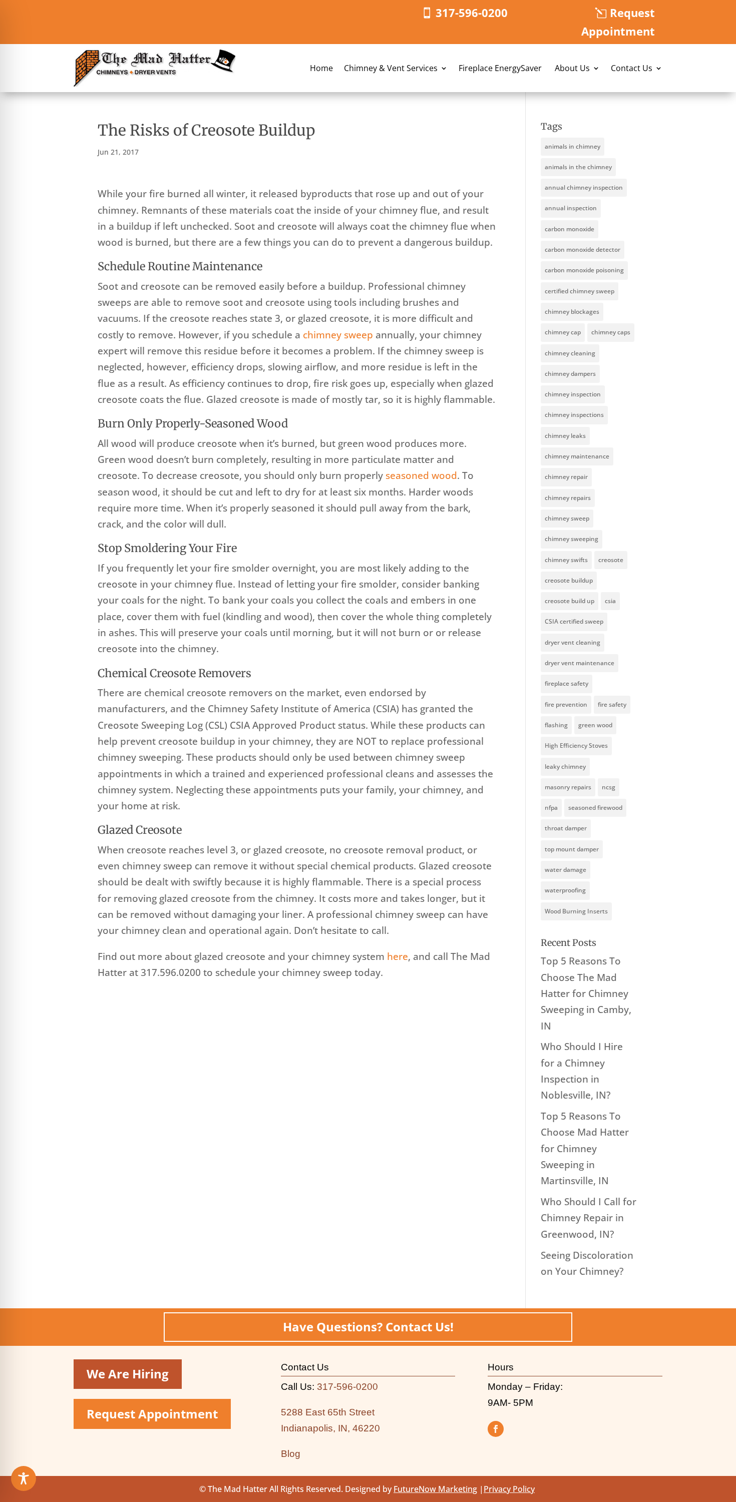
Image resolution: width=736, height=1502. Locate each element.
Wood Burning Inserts (576, 911)
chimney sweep (338, 334)
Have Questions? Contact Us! (368, 1326)
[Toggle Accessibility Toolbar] (23, 1478)
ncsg (608, 787)
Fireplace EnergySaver (501, 68)
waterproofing (565, 890)
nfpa (551, 807)
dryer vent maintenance (579, 663)
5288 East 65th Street (328, 1412)
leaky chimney (565, 766)
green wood (595, 725)
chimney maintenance (577, 456)
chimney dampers (570, 373)
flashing (556, 725)
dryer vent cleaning (572, 642)
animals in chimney (572, 146)
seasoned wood (421, 475)
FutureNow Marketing (435, 1488)
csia (610, 601)
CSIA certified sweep (574, 621)
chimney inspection (573, 394)
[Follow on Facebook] (496, 1429)
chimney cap (563, 332)
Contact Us (631, 68)
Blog (290, 1453)
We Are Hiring (128, 1373)
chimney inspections (574, 414)
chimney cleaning (570, 353)
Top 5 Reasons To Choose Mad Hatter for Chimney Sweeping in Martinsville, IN (585, 1148)
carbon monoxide (569, 229)
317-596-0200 (472, 12)
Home (321, 68)
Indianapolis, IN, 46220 (330, 1428)
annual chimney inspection (584, 187)
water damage (565, 869)
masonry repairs (568, 787)
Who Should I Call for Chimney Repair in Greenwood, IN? (588, 1218)
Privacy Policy (509, 1488)
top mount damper (572, 849)
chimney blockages (572, 311)
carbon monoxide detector (582, 249)
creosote (610, 560)
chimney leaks (565, 435)
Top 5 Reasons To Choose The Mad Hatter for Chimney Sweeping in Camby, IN (586, 993)
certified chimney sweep (579, 291)
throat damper (566, 828)
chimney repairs (568, 497)
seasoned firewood (595, 807)
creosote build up (569, 601)
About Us (572, 68)
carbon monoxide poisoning (584, 270)
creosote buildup (569, 580)
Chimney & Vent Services (391, 68)
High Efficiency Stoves (576, 745)
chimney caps (610, 332)
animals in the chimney (578, 167)
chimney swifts (566, 560)
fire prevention (566, 704)
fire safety (612, 704)
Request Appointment (618, 22)
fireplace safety (566, 683)
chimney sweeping (571, 539)
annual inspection (571, 208)
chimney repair (566, 476)
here (397, 956)
